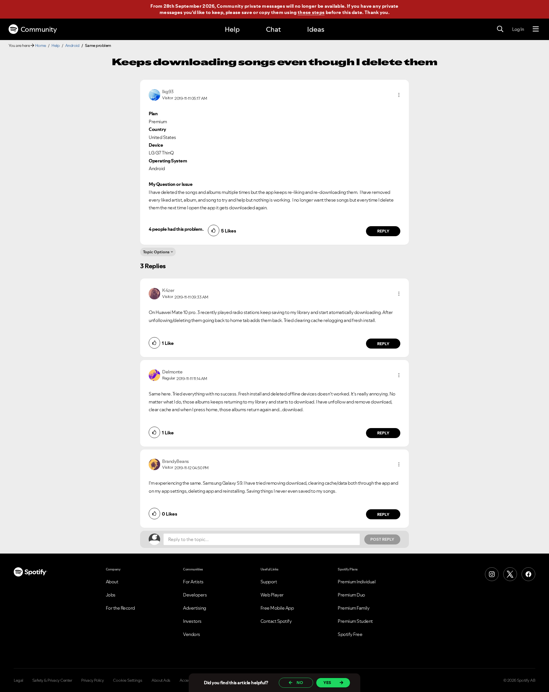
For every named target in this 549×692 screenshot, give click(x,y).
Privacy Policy (92, 680)
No (300, 682)
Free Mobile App (277, 608)
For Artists (193, 581)
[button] (399, 95)
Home (40, 45)
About (112, 581)
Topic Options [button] (156, 252)
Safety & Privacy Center (52, 680)
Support (268, 581)
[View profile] (154, 94)
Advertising (194, 608)
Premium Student (355, 621)
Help (232, 29)
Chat (273, 29)
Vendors (191, 634)
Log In (518, 29)
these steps (311, 12)
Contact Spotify (276, 621)
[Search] (500, 29)
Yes (327, 682)
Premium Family (353, 608)
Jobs (111, 595)
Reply (383, 231)
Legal (18, 680)
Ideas (315, 29)
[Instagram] (492, 574)
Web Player (272, 595)
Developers (195, 595)
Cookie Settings (127, 680)
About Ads (161, 680)
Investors (192, 621)
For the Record (120, 608)
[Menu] (535, 29)
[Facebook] (528, 574)
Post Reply (382, 539)
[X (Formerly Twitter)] (510, 574)
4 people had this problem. (176, 229)
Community (39, 29)
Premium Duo (351, 595)
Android (72, 45)
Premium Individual (356, 581)
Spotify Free (350, 634)
